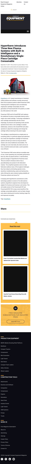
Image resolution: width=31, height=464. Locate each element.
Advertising (4, 433)
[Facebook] (9, 209)
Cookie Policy (4, 439)
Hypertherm (4, 98)
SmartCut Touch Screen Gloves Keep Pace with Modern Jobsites (15, 295)
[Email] (18, 209)
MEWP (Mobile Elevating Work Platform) (11, 343)
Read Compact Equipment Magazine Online (6, 4)
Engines (3, 394)
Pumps (3, 413)
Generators (4, 397)
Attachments (4, 382)
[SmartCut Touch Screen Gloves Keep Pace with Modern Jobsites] (15, 279)
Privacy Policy (4, 442)
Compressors (4, 352)
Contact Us (26, 3)
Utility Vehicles (5, 368)
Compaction (4, 388)
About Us (3, 430)
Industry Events (5, 404)
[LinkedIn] (15, 209)
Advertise (19, 2)
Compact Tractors (5, 349)
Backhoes (3, 346)
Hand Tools (4, 400)
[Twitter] (12, 209)
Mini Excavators (5, 355)
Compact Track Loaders (7, 365)
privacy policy (13, 73)
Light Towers (4, 359)
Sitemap (3, 436)
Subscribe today (15, 321)
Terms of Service (5, 445)
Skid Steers (4, 362)
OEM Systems (4, 410)
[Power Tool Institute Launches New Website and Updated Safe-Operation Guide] (15, 243)
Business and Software (7, 385)
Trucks (2, 416)
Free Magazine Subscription (8, 427)
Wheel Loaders (5, 371)
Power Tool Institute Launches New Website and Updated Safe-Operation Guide (15, 259)
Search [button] (11, 9)
